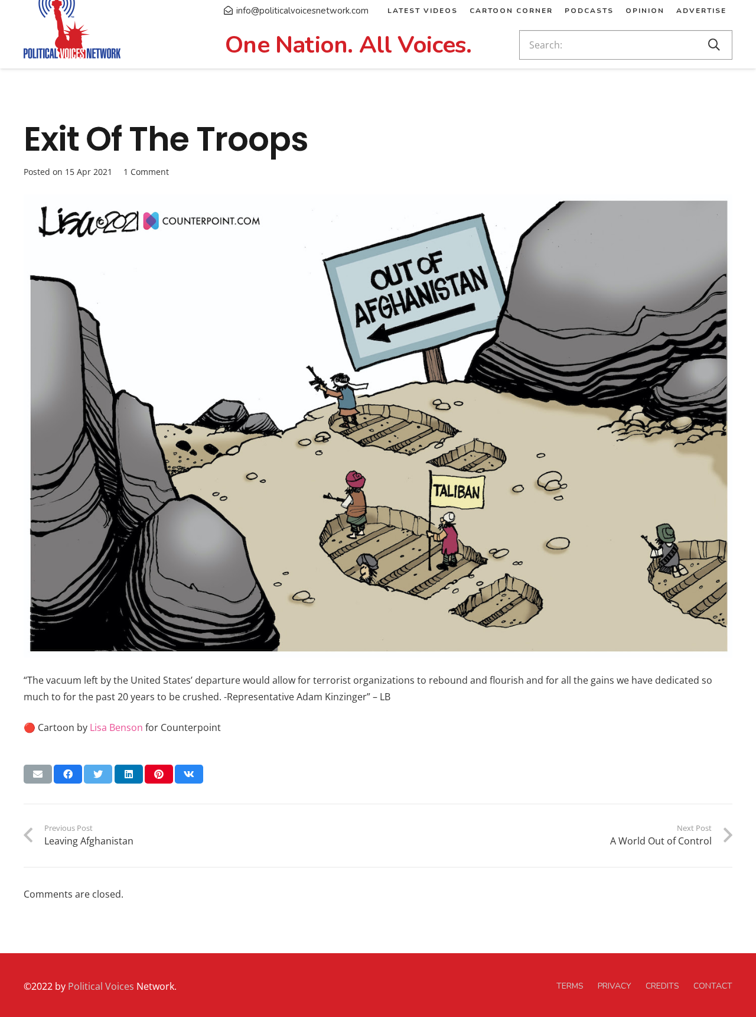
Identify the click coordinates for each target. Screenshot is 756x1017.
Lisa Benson (116, 727)
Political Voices (100, 986)
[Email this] (38, 774)
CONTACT (712, 986)
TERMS (570, 986)
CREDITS (662, 986)
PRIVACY (614, 986)
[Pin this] (159, 774)
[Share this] (68, 774)
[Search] (714, 45)
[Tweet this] (98, 774)
